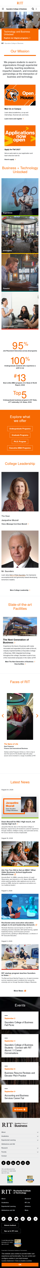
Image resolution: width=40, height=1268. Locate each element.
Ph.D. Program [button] (20, 441)
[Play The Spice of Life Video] (20, 716)
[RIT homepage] (16, 1191)
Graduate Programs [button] (20, 435)
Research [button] (4, 1148)
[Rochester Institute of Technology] (20, 3)
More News (18, 990)
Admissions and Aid (8, 1144)
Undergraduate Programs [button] (20, 428)
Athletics (28, 1206)
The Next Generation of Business (16, 641)
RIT (2, 43)
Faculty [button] (3, 1152)
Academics (5, 1202)
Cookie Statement (8, 1260)
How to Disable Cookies (23, 1260)
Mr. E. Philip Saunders (17, 575)
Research (28, 1199)
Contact (4, 1156)
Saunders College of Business (16, 9)
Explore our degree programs (16, 38)
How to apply (9, 159)
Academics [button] (5, 1136)
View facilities (19, 664)
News (26, 1210)
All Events (19, 1109)
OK (20, 1264)
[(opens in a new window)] (3, 1163)
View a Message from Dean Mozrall (14, 524)
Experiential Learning (8, 1206)
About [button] (3, 1132)
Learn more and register (13, 119)
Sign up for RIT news (11, 1231)
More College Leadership (19, 590)
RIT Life (27, 1202)
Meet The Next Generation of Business (19, 661)
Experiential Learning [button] (8, 1140)
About (3, 1199)
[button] (3, 9)
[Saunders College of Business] (14, 1125)
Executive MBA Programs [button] (20, 448)
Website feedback (10, 1225)
